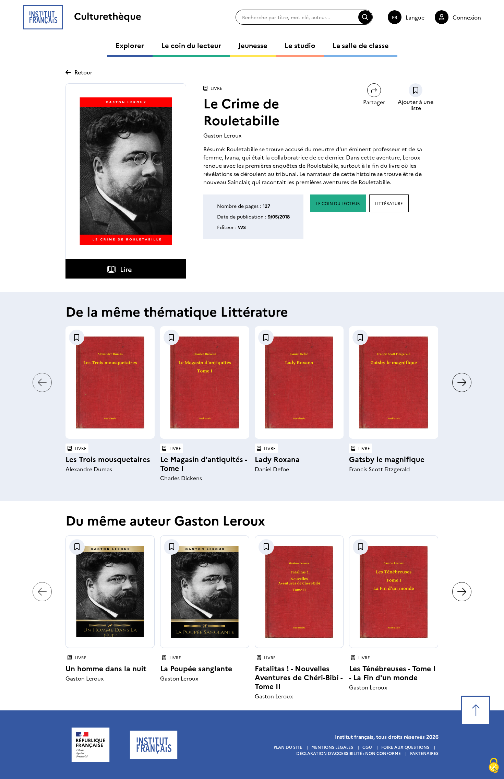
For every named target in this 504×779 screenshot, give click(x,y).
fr (394, 17)
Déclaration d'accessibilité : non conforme (348, 753)
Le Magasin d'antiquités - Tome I (203, 463)
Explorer (130, 45)
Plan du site (288, 747)
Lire (126, 269)
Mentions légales (332, 747)
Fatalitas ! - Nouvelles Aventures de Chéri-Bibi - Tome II (299, 677)
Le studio (300, 45)
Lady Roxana (277, 459)
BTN (415, 90)
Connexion (467, 17)
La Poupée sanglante (196, 668)
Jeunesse (252, 45)
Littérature (389, 203)
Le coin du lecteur (191, 45)
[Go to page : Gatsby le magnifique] (393, 382)
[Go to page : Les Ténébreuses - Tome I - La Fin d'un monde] (393, 591)
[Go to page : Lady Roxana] (299, 382)
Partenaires (424, 753)
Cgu (367, 747)
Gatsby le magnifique (386, 459)
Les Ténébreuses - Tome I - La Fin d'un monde (392, 672)
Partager (373, 102)
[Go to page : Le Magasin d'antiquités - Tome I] (204, 382)
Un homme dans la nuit (105, 668)
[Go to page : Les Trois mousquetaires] (110, 382)
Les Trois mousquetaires (107, 459)
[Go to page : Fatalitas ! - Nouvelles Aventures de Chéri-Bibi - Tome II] (299, 591)
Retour (83, 72)
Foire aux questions (405, 747)
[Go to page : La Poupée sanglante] (204, 591)
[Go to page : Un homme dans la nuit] (110, 591)
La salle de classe (361, 45)
